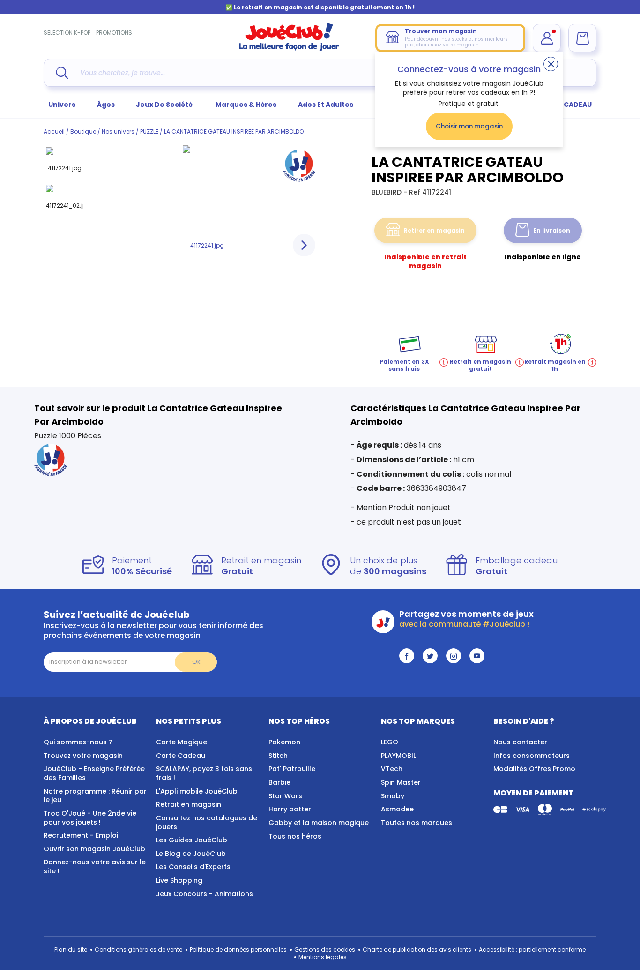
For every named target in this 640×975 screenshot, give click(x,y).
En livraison (551, 230)
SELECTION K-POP (67, 33)
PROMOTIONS (114, 33)
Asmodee (397, 809)
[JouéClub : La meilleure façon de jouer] (289, 49)
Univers (61, 104)
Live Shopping (179, 880)
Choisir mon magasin (469, 126)
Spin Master (401, 782)
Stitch (278, 755)
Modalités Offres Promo (534, 768)
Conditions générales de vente (138, 949)
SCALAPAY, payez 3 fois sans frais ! (204, 773)
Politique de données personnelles (238, 949)
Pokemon (284, 742)
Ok (196, 662)
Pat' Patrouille (291, 768)
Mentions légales (322, 957)
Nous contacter (520, 742)
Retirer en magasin (434, 230)
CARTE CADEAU (566, 104)
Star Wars (285, 796)
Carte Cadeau (180, 755)
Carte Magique (181, 742)
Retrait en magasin (188, 804)
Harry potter (289, 809)
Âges (106, 104)
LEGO (389, 742)
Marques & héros (246, 104)
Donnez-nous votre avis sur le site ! (95, 866)
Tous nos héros (294, 836)
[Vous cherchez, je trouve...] (62, 73)
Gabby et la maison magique (318, 822)
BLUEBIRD (387, 192)
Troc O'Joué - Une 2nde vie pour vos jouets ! (90, 818)
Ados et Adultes (325, 104)
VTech (391, 768)
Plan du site (70, 949)
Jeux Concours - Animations (204, 894)
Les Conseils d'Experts (193, 866)
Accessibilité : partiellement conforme (532, 949)
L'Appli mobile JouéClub (197, 791)
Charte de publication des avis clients (417, 949)
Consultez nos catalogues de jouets (206, 822)
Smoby (392, 796)
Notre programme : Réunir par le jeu (95, 796)
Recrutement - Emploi (81, 835)
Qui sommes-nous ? (78, 742)
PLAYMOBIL (398, 755)
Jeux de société (165, 104)
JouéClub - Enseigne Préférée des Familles (94, 773)
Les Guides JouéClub (191, 840)
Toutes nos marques (416, 822)
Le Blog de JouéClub (191, 853)
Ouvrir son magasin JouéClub (94, 849)
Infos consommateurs (531, 755)
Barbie (279, 782)
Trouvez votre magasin (83, 755)
